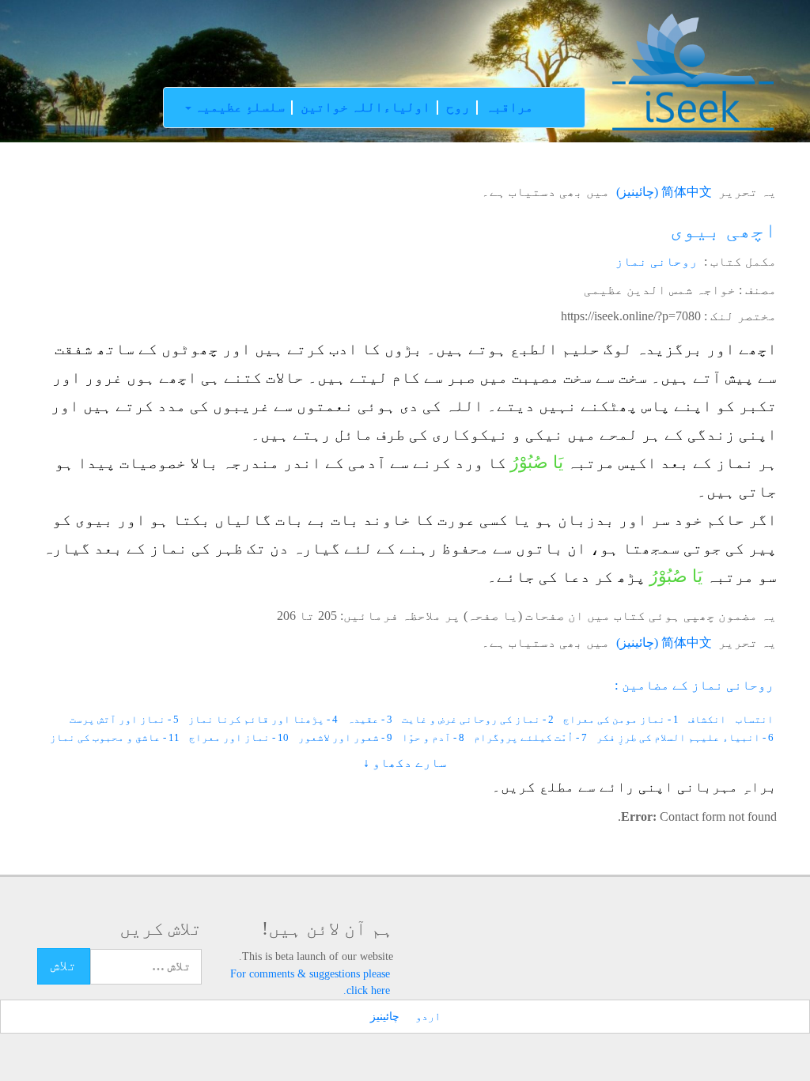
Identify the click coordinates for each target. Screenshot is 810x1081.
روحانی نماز (656, 261)
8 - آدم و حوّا (433, 737)
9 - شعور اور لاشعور (345, 737)
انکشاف (707, 719)
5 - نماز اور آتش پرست (124, 719)
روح (458, 107)
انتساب (755, 719)
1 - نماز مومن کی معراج (621, 719)
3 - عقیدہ (369, 719)
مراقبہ (509, 107)
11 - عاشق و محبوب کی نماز (115, 737)
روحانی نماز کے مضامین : (694, 685)
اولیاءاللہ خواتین (365, 107)
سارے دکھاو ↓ (405, 762)
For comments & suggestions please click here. (310, 981)
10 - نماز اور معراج (239, 737)
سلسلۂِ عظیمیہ (238, 107)
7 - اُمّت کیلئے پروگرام (530, 737)
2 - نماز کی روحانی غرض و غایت (478, 719)
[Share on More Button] (14, 427)
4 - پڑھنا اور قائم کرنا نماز (263, 719)
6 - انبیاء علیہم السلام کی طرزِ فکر (685, 737)
